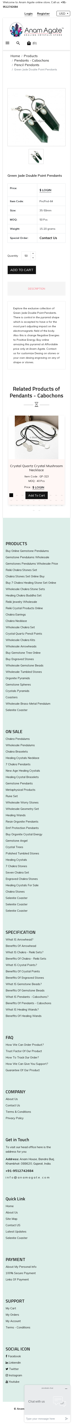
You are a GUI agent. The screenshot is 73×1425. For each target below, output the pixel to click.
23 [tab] (22, 505)
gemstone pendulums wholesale (27, 557)
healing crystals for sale (22, 885)
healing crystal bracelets (22, 777)
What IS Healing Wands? (22, 1009)
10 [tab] (62, 495)
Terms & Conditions (18, 1111)
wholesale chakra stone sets (25, 589)
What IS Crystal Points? (21, 965)
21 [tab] (11, 505)
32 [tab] (39, 510)
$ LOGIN (45, 190)
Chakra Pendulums (18, 739)
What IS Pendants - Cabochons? (27, 997)
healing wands (16, 815)
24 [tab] (28, 505)
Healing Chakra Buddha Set (24, 595)
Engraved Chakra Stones (22, 879)
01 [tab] (11, 495)
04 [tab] (28, 495)
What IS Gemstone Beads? (24, 984)
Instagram (15, 1375)
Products (31, 56)
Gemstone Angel (17, 840)
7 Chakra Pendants (18, 764)
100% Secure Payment (21, 1273)
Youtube (13, 1381)
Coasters (12, 697)
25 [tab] (34, 505)
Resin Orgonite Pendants (22, 821)
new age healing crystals (23, 770)
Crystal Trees (14, 847)
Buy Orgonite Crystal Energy (24, 834)
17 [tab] (45, 500)
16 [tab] (39, 500)
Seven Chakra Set (17, 872)
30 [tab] (62, 505)
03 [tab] (22, 495)
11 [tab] (11, 500)
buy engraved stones (20, 659)
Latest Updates (16, 1231)
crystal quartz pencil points (24, 633)
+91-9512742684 (20, 1171)
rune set (12, 796)
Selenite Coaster (17, 710)
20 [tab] (62, 500)
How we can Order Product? (25, 1044)
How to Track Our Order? (22, 1057)
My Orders (12, 1314)
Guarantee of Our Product (23, 1070)
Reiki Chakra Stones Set (21, 570)
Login (29, 13)
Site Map (11, 1219)
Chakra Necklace (16, 621)
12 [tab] (17, 500)
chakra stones (15, 891)
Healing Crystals (16, 860)
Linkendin (14, 1362)
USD (62, 13)
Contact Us (48, 238)
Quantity (12, 255)
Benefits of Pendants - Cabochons (28, 1003)
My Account (13, 1321)
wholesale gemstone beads (24, 665)
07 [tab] (45, 495)
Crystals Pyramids (17, 691)
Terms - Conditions (18, 1327)
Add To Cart (21, 270)
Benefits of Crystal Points (23, 971)
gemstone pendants (19, 783)
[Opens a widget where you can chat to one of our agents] (47, 1403)
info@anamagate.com (28, 1177)
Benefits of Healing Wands (24, 1016)
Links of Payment (17, 1279)
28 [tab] (50, 505)
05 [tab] (34, 495)
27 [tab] (45, 505)
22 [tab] (17, 505)
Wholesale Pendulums (20, 745)
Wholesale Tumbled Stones (24, 672)
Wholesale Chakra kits (20, 640)
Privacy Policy (15, 1118)
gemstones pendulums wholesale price (32, 563)
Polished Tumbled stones (22, 853)
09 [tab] (56, 495)
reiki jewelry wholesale (21, 602)
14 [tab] (28, 500)
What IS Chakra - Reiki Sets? (24, 952)
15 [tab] (34, 500)
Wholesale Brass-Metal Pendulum (28, 703)
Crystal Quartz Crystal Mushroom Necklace (36, 468)
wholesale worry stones (22, 802)
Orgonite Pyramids (18, 678)
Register (43, 13)
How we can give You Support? (27, 1064)
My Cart (11, 1308)
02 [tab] (17, 495)
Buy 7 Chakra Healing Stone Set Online (31, 582)
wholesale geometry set (22, 809)
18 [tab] (50, 500)
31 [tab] (34, 510)
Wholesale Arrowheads (21, 646)
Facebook (14, 1356)
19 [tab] (56, 500)
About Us (12, 1099)
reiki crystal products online (24, 608)
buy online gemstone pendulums (27, 551)
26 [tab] (39, 505)
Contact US (13, 1225)
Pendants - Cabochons (31, 60)
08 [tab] (50, 495)
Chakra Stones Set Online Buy (25, 576)
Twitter (13, 1369)
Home (15, 56)
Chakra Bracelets (17, 751)
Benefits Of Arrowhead (21, 946)
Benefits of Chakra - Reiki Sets (26, 958)
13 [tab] (22, 500)
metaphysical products (20, 790)
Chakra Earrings (16, 614)
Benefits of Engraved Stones (25, 977)
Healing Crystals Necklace (22, 758)
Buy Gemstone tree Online (23, 652)
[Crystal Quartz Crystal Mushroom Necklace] (36, 437)
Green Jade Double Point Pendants (34, 175)
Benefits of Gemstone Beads (25, 990)
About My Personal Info (21, 1266)
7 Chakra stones (16, 866)
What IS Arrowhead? (19, 939)
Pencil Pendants (26, 65)
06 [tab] (39, 495)
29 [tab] (56, 505)
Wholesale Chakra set (20, 627)
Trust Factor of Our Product (24, 1051)
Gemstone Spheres (18, 684)
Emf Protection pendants (22, 828)
